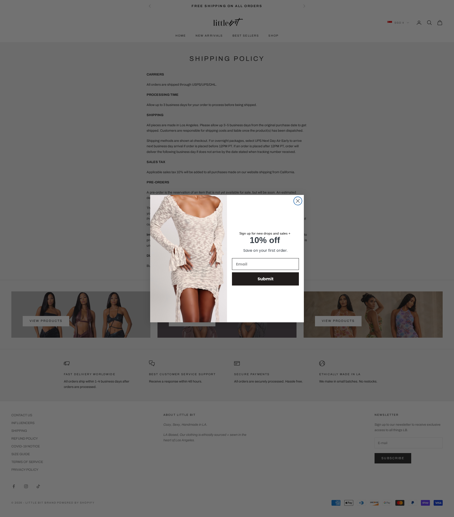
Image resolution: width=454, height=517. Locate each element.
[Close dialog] (298, 201)
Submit (266, 279)
